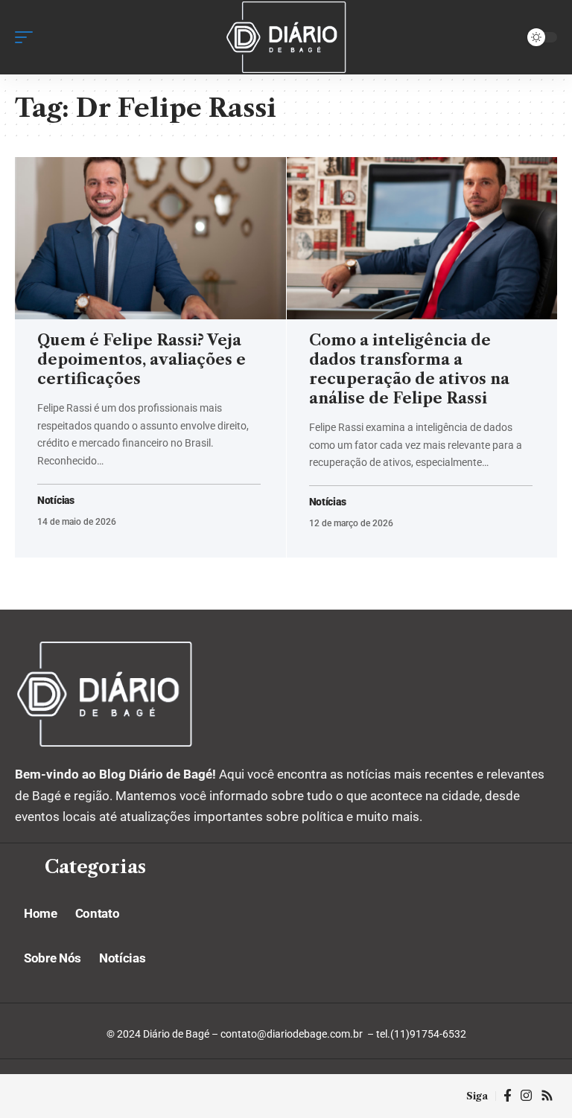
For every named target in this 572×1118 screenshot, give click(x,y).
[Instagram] (526, 1096)
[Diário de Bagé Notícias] (285, 37)
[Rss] (547, 1096)
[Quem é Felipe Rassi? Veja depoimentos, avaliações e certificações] (150, 238)
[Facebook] (507, 1096)
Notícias (55, 500)
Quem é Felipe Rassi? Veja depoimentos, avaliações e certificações (141, 359)
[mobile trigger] (27, 37)
